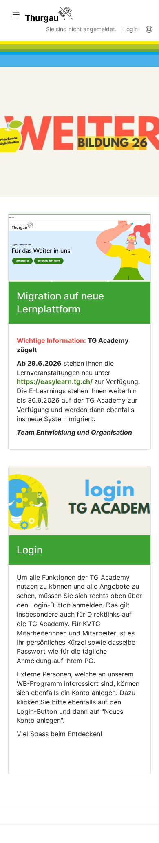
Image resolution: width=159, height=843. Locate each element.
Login (130, 29)
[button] (15, 14)
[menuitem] (148, 29)
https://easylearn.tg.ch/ (55, 381)
